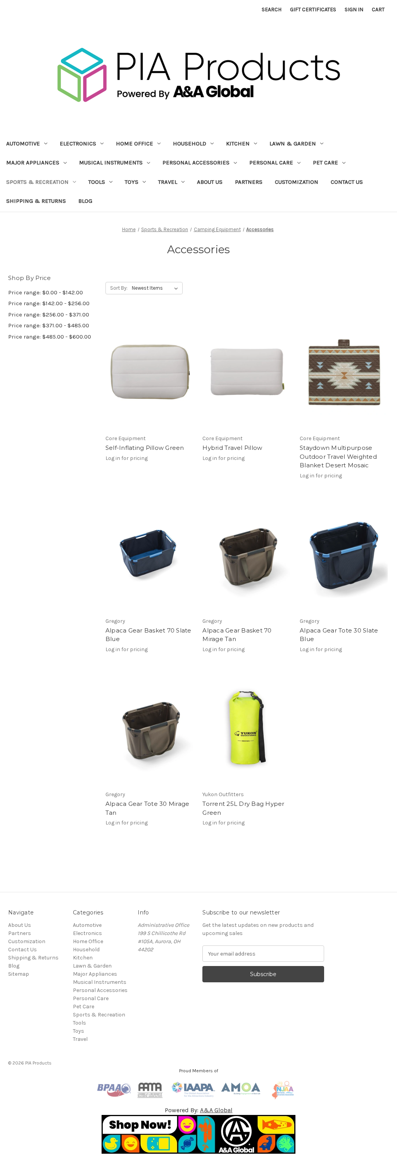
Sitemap (18, 974)
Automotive (23, 143)
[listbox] (156, 288)
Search (271, 9)
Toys (131, 181)
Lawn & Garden (292, 143)
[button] (198, 1134)
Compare (147, 379)
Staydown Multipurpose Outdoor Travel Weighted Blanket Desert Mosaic (338, 456)
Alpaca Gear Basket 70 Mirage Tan (236, 635)
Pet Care (325, 162)
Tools (96, 181)
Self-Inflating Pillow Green (144, 447)
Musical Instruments (111, 162)
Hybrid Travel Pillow (232, 447)
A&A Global (216, 1110)
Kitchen (238, 143)
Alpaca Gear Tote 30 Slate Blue (339, 635)
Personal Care (271, 162)
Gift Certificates (313, 9)
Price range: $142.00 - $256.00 (49, 303)
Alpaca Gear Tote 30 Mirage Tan (147, 808)
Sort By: (119, 288)
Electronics (78, 143)
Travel (167, 181)
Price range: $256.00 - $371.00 (48, 314)
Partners (248, 181)
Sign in (354, 9)
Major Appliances (32, 162)
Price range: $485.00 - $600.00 (49, 336)
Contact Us (347, 181)
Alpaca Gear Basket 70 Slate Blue (148, 635)
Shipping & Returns (36, 200)
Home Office (134, 143)
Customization (296, 181)
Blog (85, 200)
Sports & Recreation (37, 181)
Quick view (148, 365)
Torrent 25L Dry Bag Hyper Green (243, 808)
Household (189, 143)
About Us (210, 181)
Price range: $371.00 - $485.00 (48, 325)
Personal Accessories (196, 162)
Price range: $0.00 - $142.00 (45, 292)
